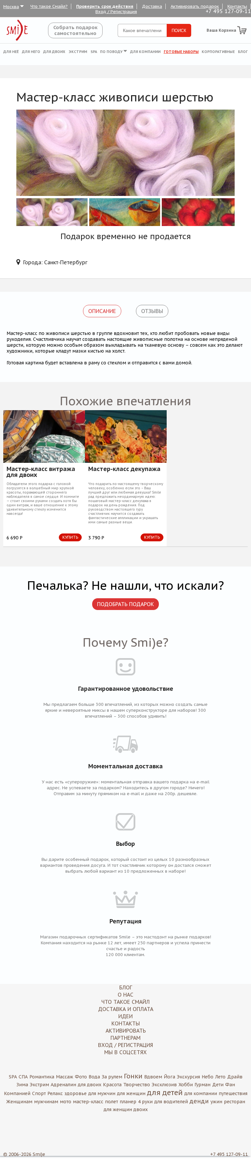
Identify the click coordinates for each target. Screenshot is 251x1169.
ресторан (234, 1102)
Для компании (145, 51)
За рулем (112, 1077)
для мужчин (101, 1093)
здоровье (75, 1093)
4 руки (145, 1102)
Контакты (237, 6)
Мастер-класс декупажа (124, 469)
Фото (81, 1077)
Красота (112, 1085)
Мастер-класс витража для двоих (41, 472)
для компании (200, 1093)
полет (111, 1102)
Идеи (125, 1016)
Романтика (41, 1077)
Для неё (11, 51)
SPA (94, 51)
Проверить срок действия (104, 6)
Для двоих (54, 51)
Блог (243, 51)
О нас (125, 994)
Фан (230, 1085)
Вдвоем (153, 1077)
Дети (218, 1085)
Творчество (136, 1085)
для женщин (131, 1093)
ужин (216, 1102)
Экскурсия (188, 1077)
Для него (31, 51)
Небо (207, 1077)
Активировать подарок (195, 6)
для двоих (89, 1085)
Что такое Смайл (125, 1002)
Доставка (152, 6)
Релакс (55, 1093)
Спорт (39, 1093)
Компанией (17, 1093)
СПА (23, 1077)
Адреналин (63, 1085)
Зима (22, 1085)
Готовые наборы (181, 51)
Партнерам (125, 1038)
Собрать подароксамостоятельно (75, 30)
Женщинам (19, 1102)
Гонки (133, 1076)
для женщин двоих (126, 1109)
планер (128, 1102)
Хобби (185, 1085)
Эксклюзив (164, 1085)
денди (199, 1101)
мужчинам (46, 1102)
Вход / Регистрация (116, 11)
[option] (44, 478)
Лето (220, 1077)
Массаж (64, 1077)
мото (65, 1102)
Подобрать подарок (125, 604)
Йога (169, 1077)
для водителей (171, 1102)
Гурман (202, 1085)
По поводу (112, 51)
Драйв (235, 1077)
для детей (165, 1092)
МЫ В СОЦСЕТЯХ (125, 1052)
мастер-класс (88, 1102)
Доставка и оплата (125, 1009)
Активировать (126, 1030)
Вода (94, 1077)
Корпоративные (218, 51)
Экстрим (78, 51)
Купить (70, 537)
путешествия (233, 1093)
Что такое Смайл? (49, 6)
